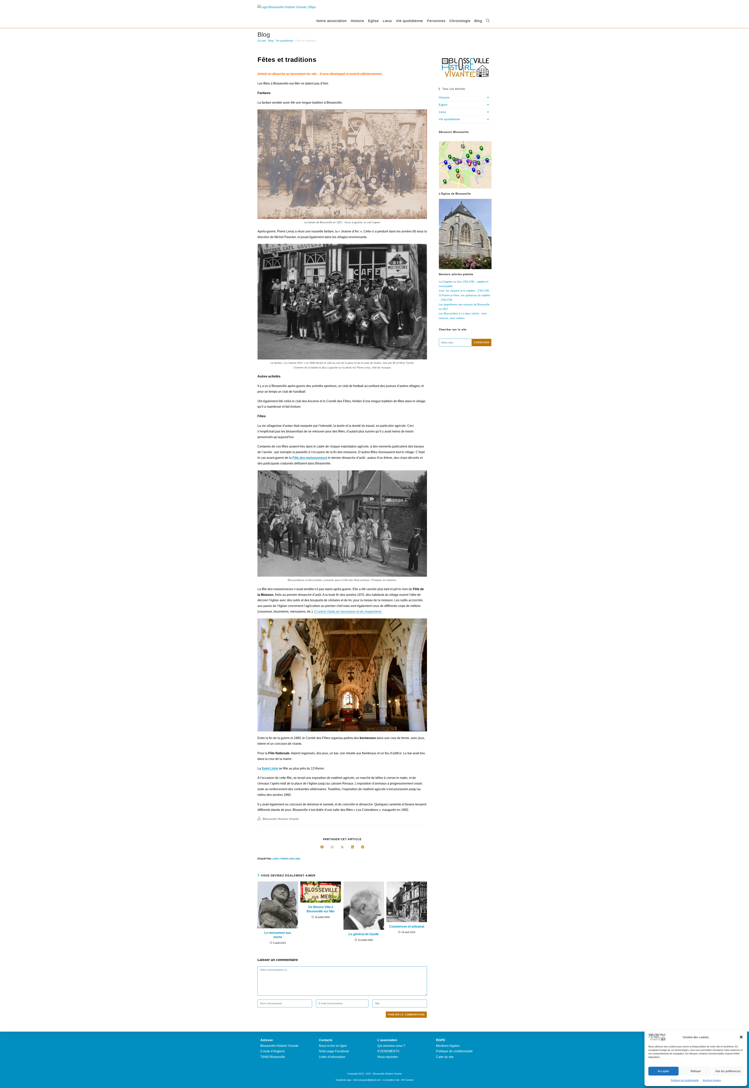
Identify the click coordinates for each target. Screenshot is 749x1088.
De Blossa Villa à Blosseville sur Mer (321, 909)
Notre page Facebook (334, 1051)
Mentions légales (712, 1080)
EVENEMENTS (388, 1051)
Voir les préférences (728, 1071)
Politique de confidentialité (685, 1080)
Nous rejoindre (387, 1057)
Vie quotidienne (284, 40)
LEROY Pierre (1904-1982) (286, 859)
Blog (270, 40)
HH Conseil (407, 1080)
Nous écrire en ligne (333, 1045)
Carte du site (444, 1057)
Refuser (696, 1071)
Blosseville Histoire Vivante (281, 818)
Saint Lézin (270, 768)
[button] (741, 1037)
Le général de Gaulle (364, 934)
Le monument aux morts (277, 935)
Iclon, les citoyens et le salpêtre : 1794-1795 (464, 290)
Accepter (663, 1071)
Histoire (444, 97)
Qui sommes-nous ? (391, 1045)
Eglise (443, 104)
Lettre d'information (332, 1057)
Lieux (442, 112)
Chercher (481, 342)
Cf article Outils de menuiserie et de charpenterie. (348, 611)
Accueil (261, 40)
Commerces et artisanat (406, 926)
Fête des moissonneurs (309, 457)
